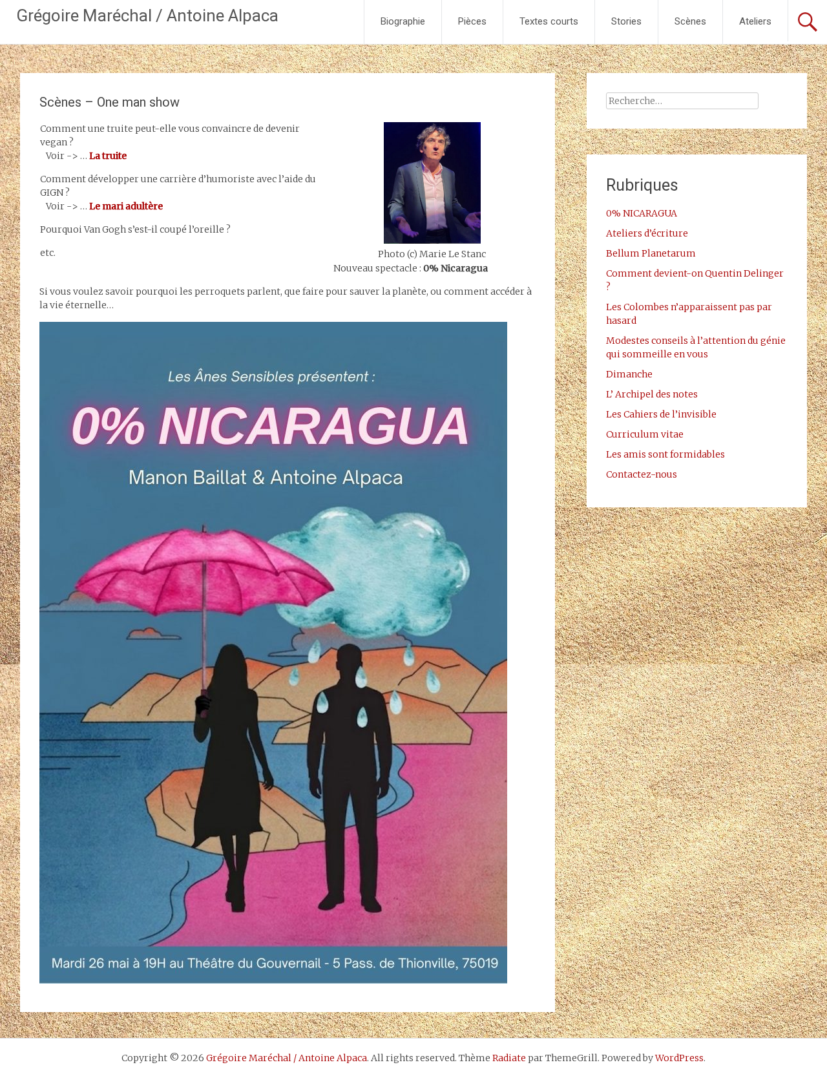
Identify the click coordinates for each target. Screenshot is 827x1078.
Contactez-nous (641, 474)
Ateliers (755, 21)
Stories (626, 21)
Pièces (472, 21)
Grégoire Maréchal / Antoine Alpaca (147, 15)
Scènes (690, 21)
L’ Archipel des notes (652, 394)
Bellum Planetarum (651, 253)
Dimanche (629, 374)
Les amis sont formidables (665, 454)
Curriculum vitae (645, 434)
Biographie (403, 21)
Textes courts (548, 21)
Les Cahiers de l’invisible (661, 414)
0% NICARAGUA (641, 213)
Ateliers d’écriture (647, 233)
